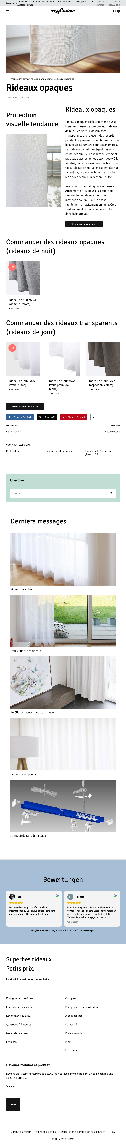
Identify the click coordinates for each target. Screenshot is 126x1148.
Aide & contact (100, 3)
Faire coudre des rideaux (26, 651)
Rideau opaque (112, 431)
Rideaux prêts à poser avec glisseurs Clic (99, 453)
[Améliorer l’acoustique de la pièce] (63, 683)
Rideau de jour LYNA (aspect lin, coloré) (102, 383)
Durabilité (71, 1024)
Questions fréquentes (18, 1024)
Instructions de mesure (19, 1007)
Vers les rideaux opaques (84, 224)
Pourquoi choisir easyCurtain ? (82, 1007)
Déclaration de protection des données (83, 1131)
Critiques (70, 998)
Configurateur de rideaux (20, 998)
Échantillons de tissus (19, 1015)
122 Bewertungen (86, 930)
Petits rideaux (13, 451)
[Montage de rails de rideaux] (63, 806)
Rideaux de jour (30, 79)
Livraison (11, 1042)
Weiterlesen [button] (72, 922)
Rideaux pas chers (22, 589)
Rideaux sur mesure (64, 79)
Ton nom (11, 1086)
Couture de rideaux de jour (59, 451)
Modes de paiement (17, 1033)
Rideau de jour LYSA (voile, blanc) (22, 383)
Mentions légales (46, 1131)
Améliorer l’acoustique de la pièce (32, 712)
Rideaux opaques (47, 79)
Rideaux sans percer (23, 774)
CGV (112, 1131)
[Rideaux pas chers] (63, 560)
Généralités (16, 79)
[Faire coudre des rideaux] (63, 622)
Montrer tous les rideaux (25, 406)
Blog (68, 1042)
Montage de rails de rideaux (28, 836)
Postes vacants (73, 1033)
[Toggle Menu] (7, 11)
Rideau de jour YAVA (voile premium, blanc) (62, 385)
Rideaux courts (14, 431)
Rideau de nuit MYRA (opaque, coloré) (22, 302)
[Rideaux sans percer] (63, 745)
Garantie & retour (21, 1131)
